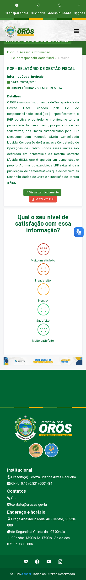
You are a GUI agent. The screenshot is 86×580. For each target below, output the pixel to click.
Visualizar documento (43, 192)
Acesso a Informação (35, 52)
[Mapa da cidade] (43, 387)
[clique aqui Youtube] (49, 561)
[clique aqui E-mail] (26, 561)
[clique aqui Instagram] (60, 561)
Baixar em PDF (44, 199)
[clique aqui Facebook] (37, 561)
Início (11, 52)
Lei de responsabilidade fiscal (32, 58)
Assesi (26, 574)
